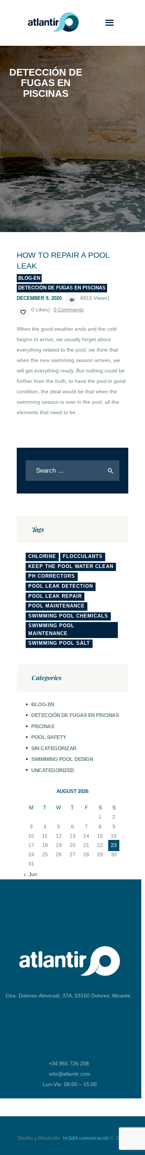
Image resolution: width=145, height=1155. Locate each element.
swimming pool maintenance (51, 629)
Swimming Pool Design (62, 759)
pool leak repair (55, 596)
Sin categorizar (54, 748)
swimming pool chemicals (68, 616)
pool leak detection (60, 586)
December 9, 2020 (39, 298)
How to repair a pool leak (63, 260)
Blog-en (29, 278)
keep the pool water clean (70, 566)
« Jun (30, 874)
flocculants (83, 556)
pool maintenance (56, 606)
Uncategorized (52, 770)
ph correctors (51, 576)
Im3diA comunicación (86, 1138)
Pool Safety (48, 737)
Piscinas (42, 726)
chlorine (42, 556)
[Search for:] (72, 471)
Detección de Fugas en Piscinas (62, 288)
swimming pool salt (59, 643)
